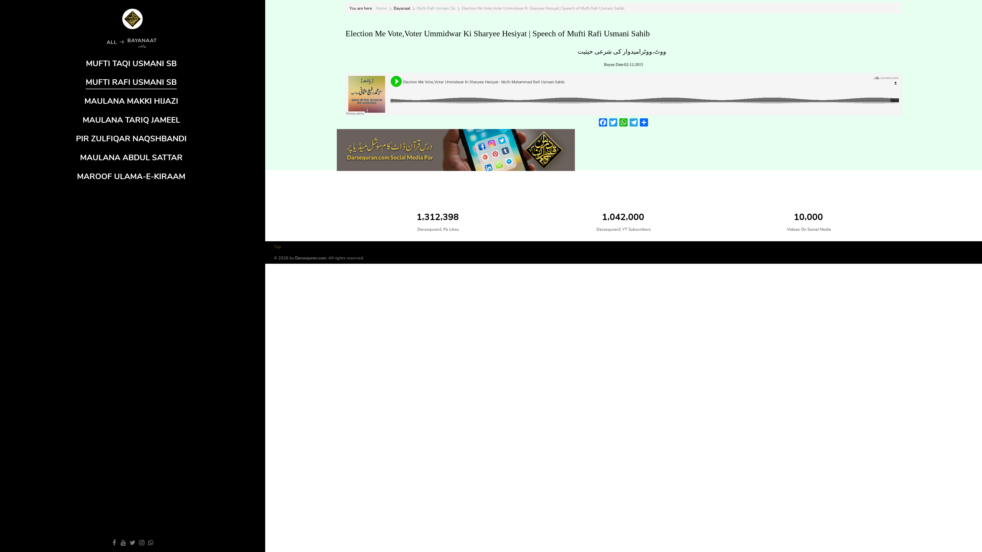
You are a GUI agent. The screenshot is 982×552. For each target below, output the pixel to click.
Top (277, 247)
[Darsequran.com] (456, 149)
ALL (112, 42)
